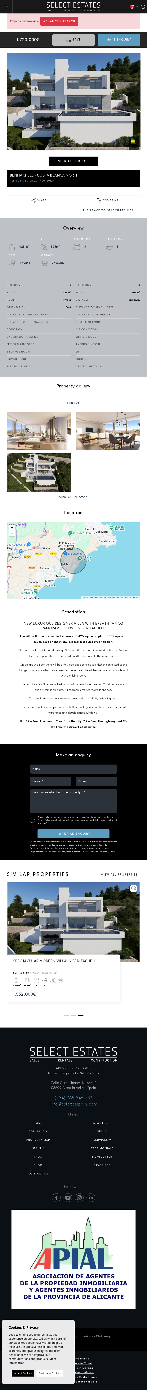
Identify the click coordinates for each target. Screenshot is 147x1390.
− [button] (12, 533)
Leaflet (85, 597)
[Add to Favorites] (133, 888)
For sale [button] (36, 1131)
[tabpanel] (73, 945)
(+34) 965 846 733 (73, 1098)
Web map (103, 1336)
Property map (38, 1140)
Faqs (38, 1156)
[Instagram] (79, 1197)
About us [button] (101, 1123)
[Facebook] (56, 1197)
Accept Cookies (23, 1373)
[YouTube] (68, 1197)
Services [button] (101, 1140)
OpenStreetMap (108, 597)
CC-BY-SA (134, 597)
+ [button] (12, 527)
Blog (38, 1165)
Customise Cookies (49, 1373)
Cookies (87, 1336)
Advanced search (59, 21)
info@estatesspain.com (73, 1104)
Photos (73, 403)
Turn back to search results (107, 210)
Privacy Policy (44, 820)
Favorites (102, 1165)
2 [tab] (73, 1015)
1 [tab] (66, 1015)
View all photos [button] (73, 497)
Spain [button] (36, 1148)
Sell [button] (100, 1131)
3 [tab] (80, 1015)
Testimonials (102, 1148)
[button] (39, 200)
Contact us (38, 1173)
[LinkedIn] (91, 1197)
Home (38, 1123)
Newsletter (102, 1156)
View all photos (73, 161)
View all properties (119, 874)
